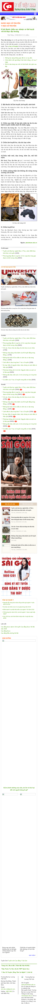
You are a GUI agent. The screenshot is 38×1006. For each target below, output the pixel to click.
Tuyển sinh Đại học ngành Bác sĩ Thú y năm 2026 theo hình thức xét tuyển (18, 288)
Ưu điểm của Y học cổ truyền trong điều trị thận (17, 379)
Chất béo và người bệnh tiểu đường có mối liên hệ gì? (27, 949)
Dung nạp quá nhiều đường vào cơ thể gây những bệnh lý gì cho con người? (9, 950)
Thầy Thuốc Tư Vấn (7, 969)
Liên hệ (29, 972)
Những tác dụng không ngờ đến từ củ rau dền (18, 58)
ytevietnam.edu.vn (31, 242)
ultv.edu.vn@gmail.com (8, 989)
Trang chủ (4, 965)
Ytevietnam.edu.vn (26, 995)
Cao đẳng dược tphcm (7, 627)
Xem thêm (32, 955)
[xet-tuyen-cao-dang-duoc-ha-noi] (19, 18)
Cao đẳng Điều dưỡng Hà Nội (9, 633)
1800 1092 (9, 991)
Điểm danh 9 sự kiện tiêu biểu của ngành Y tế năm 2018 (18, 609)
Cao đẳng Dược (5, 631)
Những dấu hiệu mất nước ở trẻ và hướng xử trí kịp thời (20, 375)
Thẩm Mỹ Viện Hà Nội (22, 965)
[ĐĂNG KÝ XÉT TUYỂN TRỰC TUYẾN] (16, 575)
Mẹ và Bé (11, 965)
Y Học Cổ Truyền (8, 26)
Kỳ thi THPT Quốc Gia (22, 969)
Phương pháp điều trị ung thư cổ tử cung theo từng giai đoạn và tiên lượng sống (18, 309)
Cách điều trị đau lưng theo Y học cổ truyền (16, 362)
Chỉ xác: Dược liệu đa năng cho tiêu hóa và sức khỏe (15, 330)
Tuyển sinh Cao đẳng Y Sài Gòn (17, 960)
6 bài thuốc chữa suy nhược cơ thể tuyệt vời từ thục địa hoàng (17, 30)
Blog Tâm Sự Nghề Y (19, 972)
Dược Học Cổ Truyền (10, 23)
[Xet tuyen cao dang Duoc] (16, 467)
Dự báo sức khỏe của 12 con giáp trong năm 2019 (17, 607)
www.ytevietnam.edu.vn (28, 984)
